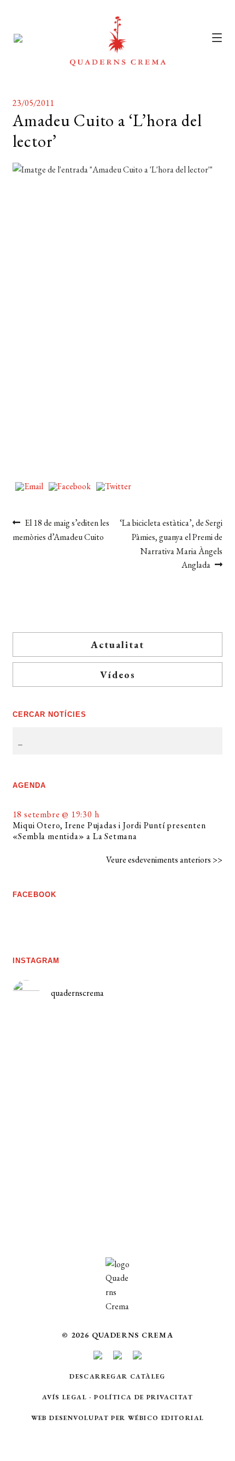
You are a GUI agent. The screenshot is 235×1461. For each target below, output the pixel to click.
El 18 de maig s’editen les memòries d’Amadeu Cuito (61, 529)
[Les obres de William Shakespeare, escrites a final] (65, 1119)
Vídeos (118, 674)
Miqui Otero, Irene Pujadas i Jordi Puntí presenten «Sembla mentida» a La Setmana (109, 830)
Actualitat (117, 644)
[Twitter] (113, 487)
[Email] (29, 487)
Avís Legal (64, 1397)
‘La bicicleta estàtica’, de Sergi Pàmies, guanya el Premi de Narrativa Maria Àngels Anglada (170, 543)
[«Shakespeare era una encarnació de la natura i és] (170, 1094)
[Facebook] (69, 487)
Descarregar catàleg (117, 1376)
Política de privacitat (143, 1397)
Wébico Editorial (166, 1418)
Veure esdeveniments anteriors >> (164, 859)
